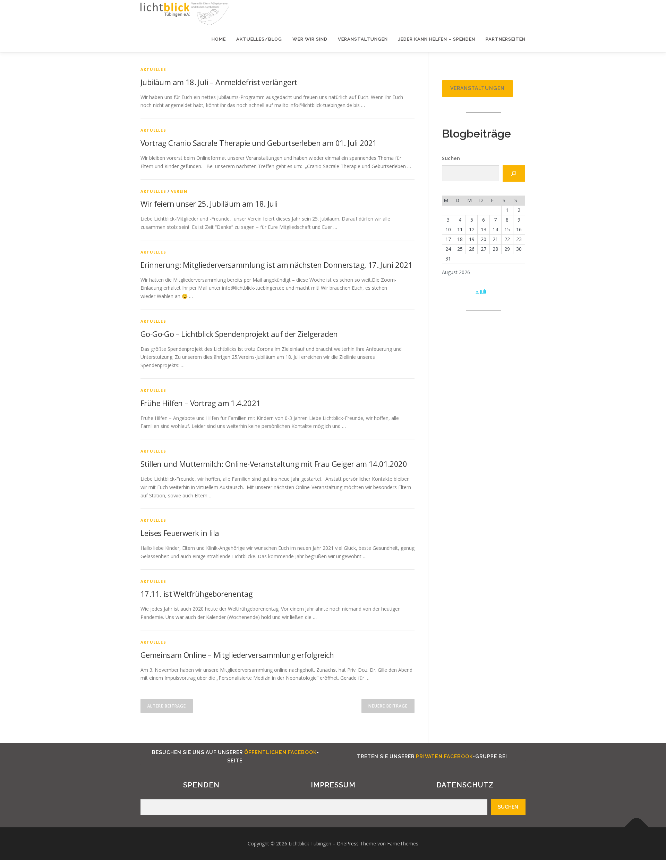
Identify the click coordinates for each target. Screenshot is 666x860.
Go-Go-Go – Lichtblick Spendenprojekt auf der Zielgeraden (239, 334)
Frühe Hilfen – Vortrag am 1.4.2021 (200, 403)
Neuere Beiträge (388, 706)
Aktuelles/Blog (259, 39)
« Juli (481, 291)
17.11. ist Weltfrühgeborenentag (196, 593)
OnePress (348, 843)
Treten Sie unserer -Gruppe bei (431, 756)
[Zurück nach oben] (636, 827)
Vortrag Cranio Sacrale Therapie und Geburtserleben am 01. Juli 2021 (258, 143)
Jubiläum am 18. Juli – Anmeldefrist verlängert (218, 82)
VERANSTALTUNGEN (477, 88)
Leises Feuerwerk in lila (179, 533)
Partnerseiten (506, 39)
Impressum (333, 785)
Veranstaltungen (363, 39)
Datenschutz (465, 785)
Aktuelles (153, 69)
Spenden (201, 785)
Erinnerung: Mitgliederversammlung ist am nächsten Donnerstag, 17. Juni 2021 (276, 264)
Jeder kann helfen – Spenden (436, 39)
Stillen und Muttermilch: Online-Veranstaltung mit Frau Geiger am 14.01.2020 (273, 463)
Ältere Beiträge (166, 706)
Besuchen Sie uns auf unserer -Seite (235, 756)
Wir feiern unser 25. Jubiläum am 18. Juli (209, 203)
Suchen (451, 158)
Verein (179, 191)
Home (219, 39)
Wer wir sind (309, 39)
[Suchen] (514, 173)
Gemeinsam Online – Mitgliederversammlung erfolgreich (237, 655)
